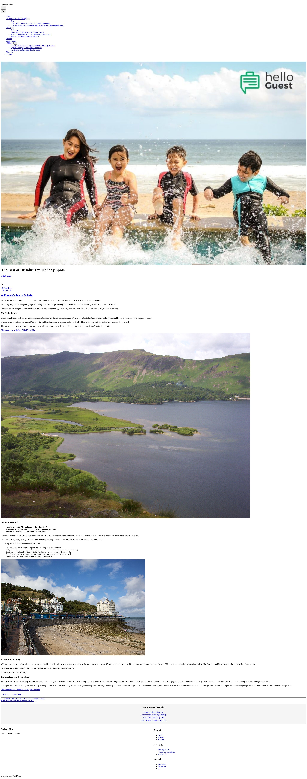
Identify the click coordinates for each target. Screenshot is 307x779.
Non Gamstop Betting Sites (153, 717)
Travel (5, 290)
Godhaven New (7, 4)
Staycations (16, 694)
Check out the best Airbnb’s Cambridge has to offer (20, 690)
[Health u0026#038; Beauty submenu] (28, 19)
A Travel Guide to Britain (17, 295)
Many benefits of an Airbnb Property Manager (22, 544)
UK (10, 290)
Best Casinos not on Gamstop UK (153, 720)
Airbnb (5, 694)
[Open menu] (3, 7)
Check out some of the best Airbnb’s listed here (19, 330)
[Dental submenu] (12, 28)
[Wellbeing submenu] (15, 43)
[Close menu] (3, 11)
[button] (153, 544)
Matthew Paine (6, 288)
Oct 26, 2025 (6, 276)
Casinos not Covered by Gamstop (153, 715)
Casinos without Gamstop (153, 712)
